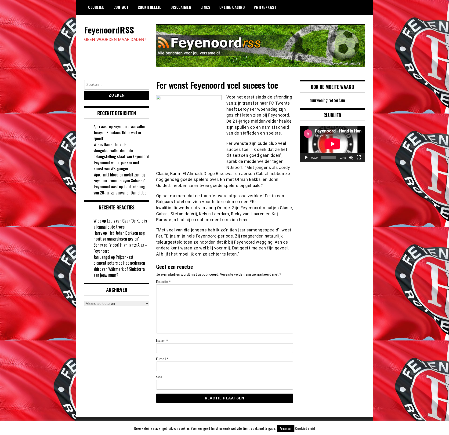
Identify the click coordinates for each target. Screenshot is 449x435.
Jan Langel (102, 257)
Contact (121, 7)
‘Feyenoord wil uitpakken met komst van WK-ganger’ (116, 165)
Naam (162, 341)
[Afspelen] (306, 157)
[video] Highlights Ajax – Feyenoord (121, 248)
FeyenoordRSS (109, 29)
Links (205, 7)
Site (159, 377)
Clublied (96, 7)
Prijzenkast (265, 7)
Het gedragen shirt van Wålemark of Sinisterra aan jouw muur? (119, 269)
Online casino (232, 7)
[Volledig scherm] (358, 157)
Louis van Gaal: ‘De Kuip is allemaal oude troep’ (120, 224)
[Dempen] (351, 157)
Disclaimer (180, 7)
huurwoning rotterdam (327, 100)
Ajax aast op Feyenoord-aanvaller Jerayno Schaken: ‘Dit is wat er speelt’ (119, 132)
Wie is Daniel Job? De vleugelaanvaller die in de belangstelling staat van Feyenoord (121, 150)
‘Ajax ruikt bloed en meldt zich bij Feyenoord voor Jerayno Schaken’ (119, 178)
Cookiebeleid (150, 7)
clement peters (106, 263)
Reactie (163, 282)
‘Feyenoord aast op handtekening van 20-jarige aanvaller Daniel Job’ (120, 189)
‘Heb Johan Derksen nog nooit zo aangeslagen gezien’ (119, 236)
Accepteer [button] (286, 428)
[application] (332, 144)
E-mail (162, 359)
